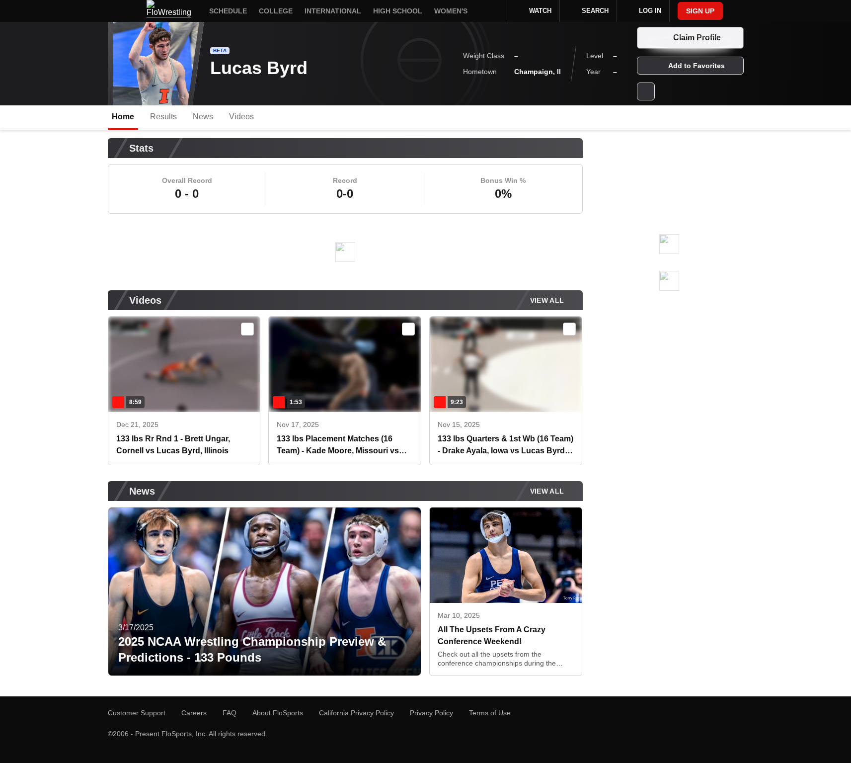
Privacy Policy (431, 713)
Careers (194, 713)
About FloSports (277, 713)
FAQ (229, 713)
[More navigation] (493, 11)
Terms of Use (490, 713)
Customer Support (136, 713)
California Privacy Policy (356, 713)
